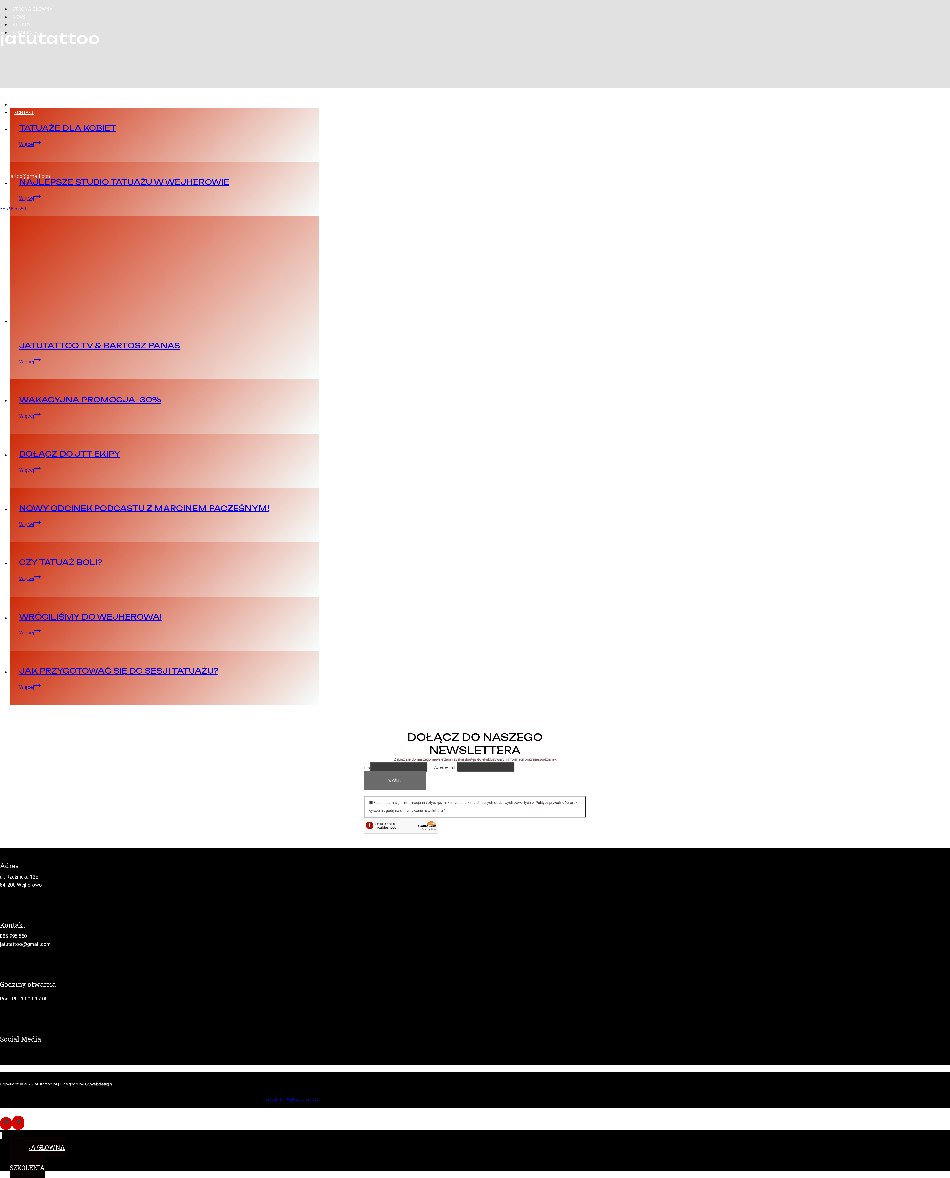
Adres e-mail (445, 767)
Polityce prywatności (552, 803)
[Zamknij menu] (1, 1135)
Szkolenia (25, 32)
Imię (367, 767)
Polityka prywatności (302, 1099)
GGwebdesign (98, 1084)
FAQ (18, 104)
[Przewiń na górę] (6, 1123)
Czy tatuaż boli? (60, 562)
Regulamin (273, 1099)
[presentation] (164, 270)
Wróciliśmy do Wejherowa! (90, 616)
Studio (21, 24)
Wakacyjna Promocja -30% (90, 399)
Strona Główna (32, 9)
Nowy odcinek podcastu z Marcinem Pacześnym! (144, 508)
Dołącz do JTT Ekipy (69, 453)
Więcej (30, 362)
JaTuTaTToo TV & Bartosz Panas (99, 345)
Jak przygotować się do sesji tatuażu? (118, 670)
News (18, 17)
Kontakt (24, 112)
